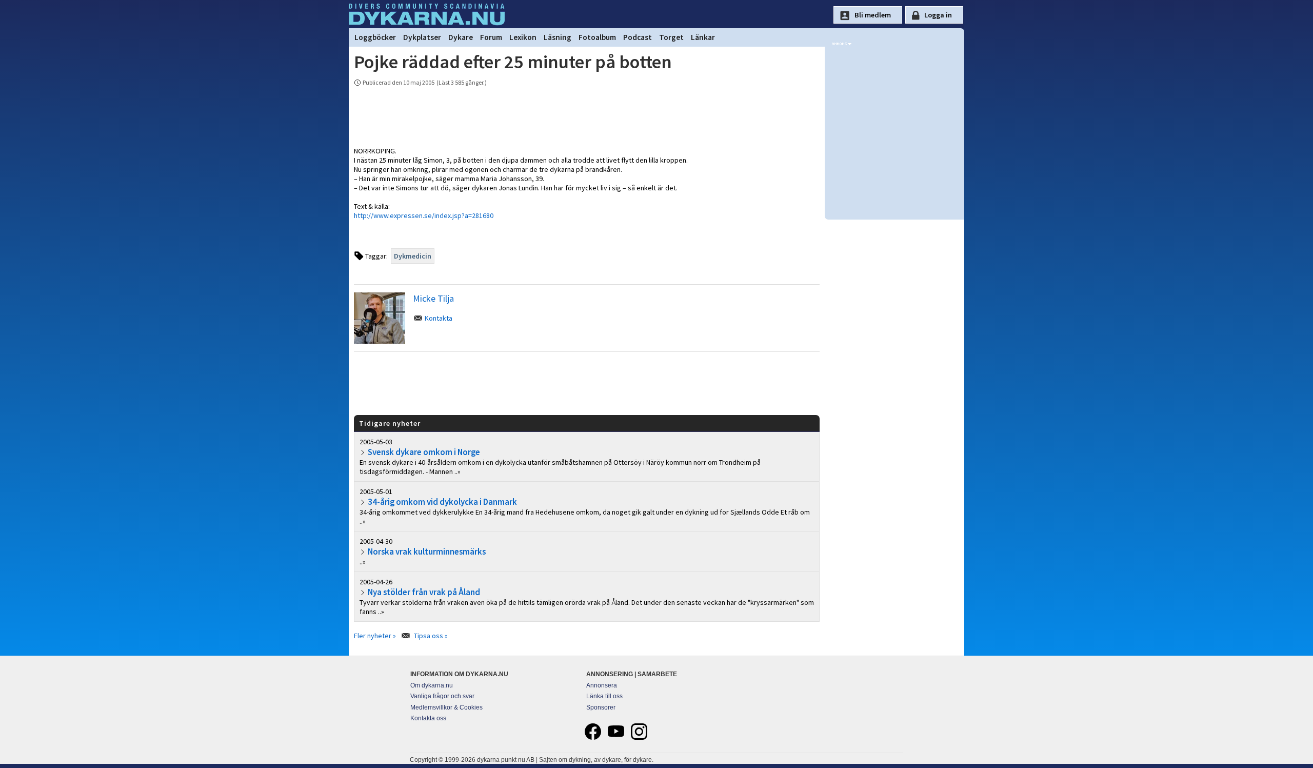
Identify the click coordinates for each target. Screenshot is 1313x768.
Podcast (637, 37)
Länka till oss (604, 696)
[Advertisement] (586, 383)
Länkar (703, 37)
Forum (491, 37)
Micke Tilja (433, 298)
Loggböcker (375, 37)
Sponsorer (600, 707)
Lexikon (522, 37)
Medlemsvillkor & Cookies (446, 707)
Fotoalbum (597, 37)
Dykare (460, 37)
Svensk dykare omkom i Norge (424, 452)
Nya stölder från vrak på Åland (424, 592)
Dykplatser (422, 37)
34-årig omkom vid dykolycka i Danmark (442, 501)
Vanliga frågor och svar (442, 696)
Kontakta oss (428, 718)
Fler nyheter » (375, 635)
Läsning (557, 37)
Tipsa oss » (431, 635)
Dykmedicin (412, 256)
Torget (671, 37)
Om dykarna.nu (431, 685)
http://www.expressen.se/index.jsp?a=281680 (423, 215)
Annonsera (601, 685)
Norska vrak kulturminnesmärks (427, 551)
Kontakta (438, 318)
